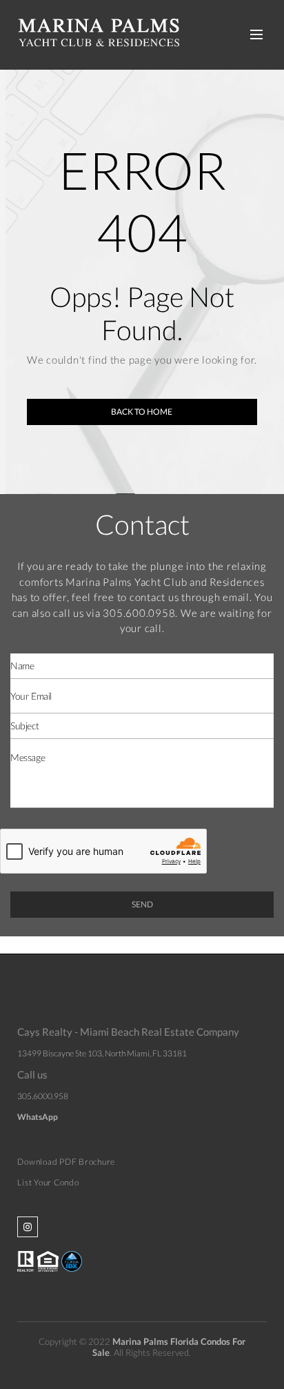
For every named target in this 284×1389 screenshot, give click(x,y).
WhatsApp (37, 1117)
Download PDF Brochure (66, 1161)
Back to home (141, 411)
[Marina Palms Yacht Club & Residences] (98, 29)
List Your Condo (48, 1182)
